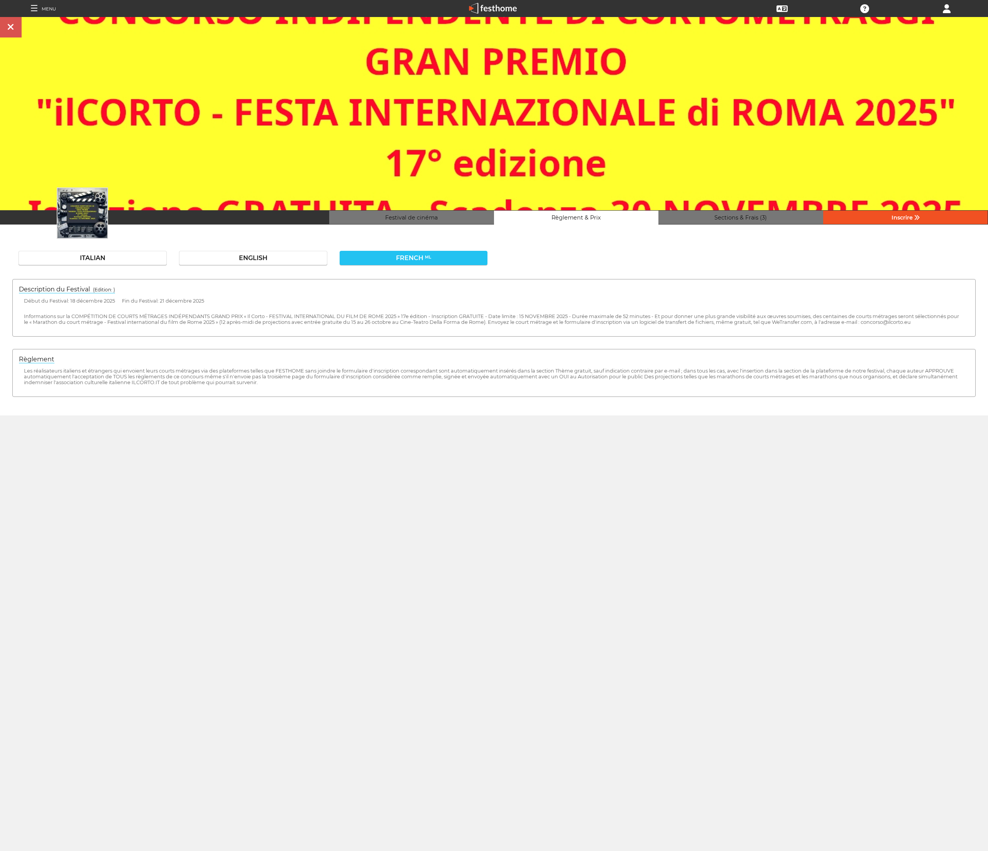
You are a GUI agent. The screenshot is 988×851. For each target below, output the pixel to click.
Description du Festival (67, 289)
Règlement (36, 359)
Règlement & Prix (576, 217)
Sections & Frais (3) (740, 217)
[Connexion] (947, 8)
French (413, 258)
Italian (92, 258)
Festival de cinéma (411, 217)
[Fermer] (11, 27)
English (253, 258)
